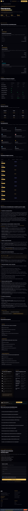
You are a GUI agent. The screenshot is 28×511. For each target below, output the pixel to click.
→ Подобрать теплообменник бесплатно (18, 313)
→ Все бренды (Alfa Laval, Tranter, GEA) (7, 313)
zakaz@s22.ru (18, 1)
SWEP (1, 506)
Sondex (1, 503)
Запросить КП (3, 163)
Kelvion (1, 505)
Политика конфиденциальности (18, 504)
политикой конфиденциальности (17, 481)
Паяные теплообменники (9, 248)
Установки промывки (16, 496)
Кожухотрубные (16, 494)
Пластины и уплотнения (17, 495)
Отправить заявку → (14, 479)
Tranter (1, 504)
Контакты (15, 503)
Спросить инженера (19, 402)
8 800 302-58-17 (14, 1)
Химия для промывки (16, 497)
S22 (2, 1)
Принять (25, 509)
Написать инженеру (24, 1)
